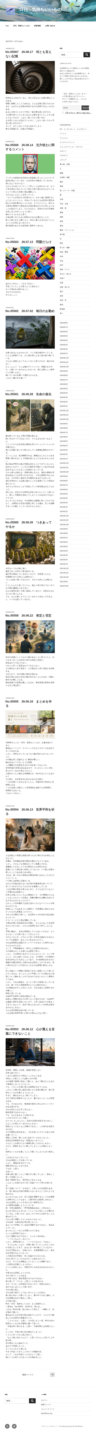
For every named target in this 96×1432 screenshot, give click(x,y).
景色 (61, 226)
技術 (61, 221)
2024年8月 (64, 428)
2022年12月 (64, 516)
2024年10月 (64, 419)
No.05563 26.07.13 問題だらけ (28, 242)
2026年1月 (64, 353)
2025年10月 (64, 367)
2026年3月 (64, 345)
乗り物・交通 (65, 164)
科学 (61, 265)
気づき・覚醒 (65, 247)
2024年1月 (64, 459)
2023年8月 (64, 481)
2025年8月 (64, 375)
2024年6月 (64, 437)
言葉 (61, 283)
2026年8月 (64, 323)
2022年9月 (64, 529)
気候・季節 (64, 252)
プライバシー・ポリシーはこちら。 (78, 113)
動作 (61, 182)
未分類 (62, 234)
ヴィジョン (64, 138)
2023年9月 (64, 476)
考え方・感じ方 (65, 274)
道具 (61, 296)
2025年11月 (64, 362)
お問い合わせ (50, 26)
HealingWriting (65, 125)
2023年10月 (64, 472)
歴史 (61, 243)
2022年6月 (64, 542)
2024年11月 (64, 415)
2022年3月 (64, 555)
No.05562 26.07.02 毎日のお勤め (30, 311)
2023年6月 (64, 489)
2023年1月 (64, 511)
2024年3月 (64, 450)
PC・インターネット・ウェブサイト (73, 129)
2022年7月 (64, 538)
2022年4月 (64, 551)
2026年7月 (64, 327)
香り (61, 313)
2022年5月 (64, 546)
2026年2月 (64, 349)
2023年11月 (64, 467)
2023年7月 (64, 485)
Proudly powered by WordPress (71, 1426)
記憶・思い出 (65, 287)
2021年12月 (64, 568)
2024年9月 (64, 424)
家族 (61, 212)
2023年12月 (64, 463)
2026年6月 (64, 332)
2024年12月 (64, 410)
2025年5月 (64, 389)
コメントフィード (47, 1409)
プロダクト (64, 155)
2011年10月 (64, 586)
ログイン (44, 1400)
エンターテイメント (67, 142)
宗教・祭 (63, 208)
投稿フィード (46, 1404)
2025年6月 (64, 384)
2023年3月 (64, 503)
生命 (61, 256)
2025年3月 (64, 397)
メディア (63, 160)
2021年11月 (64, 573)
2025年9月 (64, 371)
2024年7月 (64, 432)
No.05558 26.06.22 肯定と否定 (28, 615)
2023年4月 (64, 498)
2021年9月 (64, 582)
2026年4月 (64, 340)
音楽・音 (63, 300)
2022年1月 (64, 564)
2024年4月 (64, 446)
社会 (61, 261)
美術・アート (65, 269)
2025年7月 (64, 380)
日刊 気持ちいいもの (40, 9)
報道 (61, 186)
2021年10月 (64, 577)
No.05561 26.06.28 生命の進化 (28, 394)
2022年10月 (64, 525)
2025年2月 (64, 402)
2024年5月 (64, 441)
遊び (61, 291)
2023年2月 (64, 507)
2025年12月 (64, 358)
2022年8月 (64, 533)
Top (7, 26)
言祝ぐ (62, 278)
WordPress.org (46, 1413)
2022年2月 (64, 560)
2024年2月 (64, 454)
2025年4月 (64, 393)
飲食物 (62, 309)
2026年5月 (64, 336)
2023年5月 (64, 494)
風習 (61, 305)
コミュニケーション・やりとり (71, 147)
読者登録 (37, 26)
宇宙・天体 (64, 204)
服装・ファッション (67, 230)
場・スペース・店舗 (67, 190)
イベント (63, 133)
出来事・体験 (65, 177)
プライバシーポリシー (49, 1426)
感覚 (61, 217)
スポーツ (63, 151)
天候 (61, 199)
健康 (61, 173)
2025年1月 (64, 406)
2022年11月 (64, 520)
